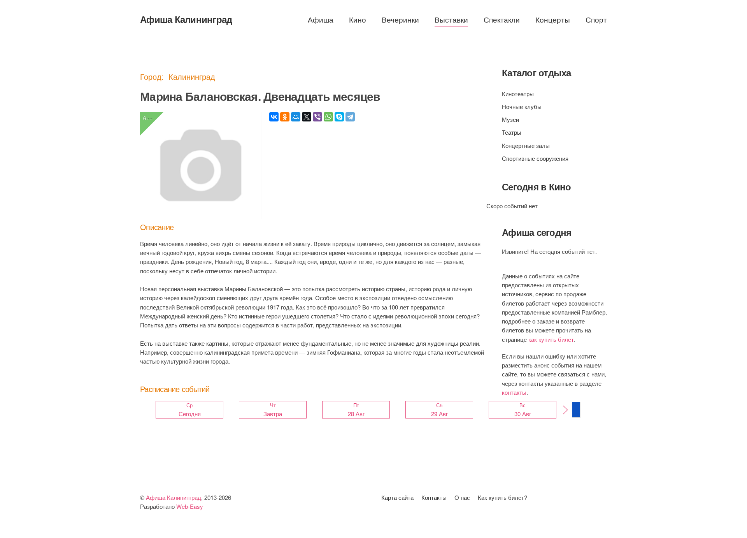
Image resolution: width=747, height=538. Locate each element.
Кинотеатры (518, 94)
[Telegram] (350, 116)
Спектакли (502, 19)
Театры (511, 132)
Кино (357, 19)
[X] (306, 116)
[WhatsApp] (328, 116)
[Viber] (317, 116)
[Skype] (339, 116)
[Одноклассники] (284, 116)
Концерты (552, 19)
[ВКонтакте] (274, 116)
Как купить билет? (502, 497)
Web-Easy (189, 506)
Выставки (451, 19)
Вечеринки (400, 19)
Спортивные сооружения (535, 158)
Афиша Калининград (186, 19)
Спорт (596, 19)
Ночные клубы (522, 106)
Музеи (510, 119)
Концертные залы (526, 145)
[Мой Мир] (295, 116)
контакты (514, 392)
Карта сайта (397, 497)
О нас (462, 497)
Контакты (434, 497)
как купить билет (551, 339)
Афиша (320, 19)
